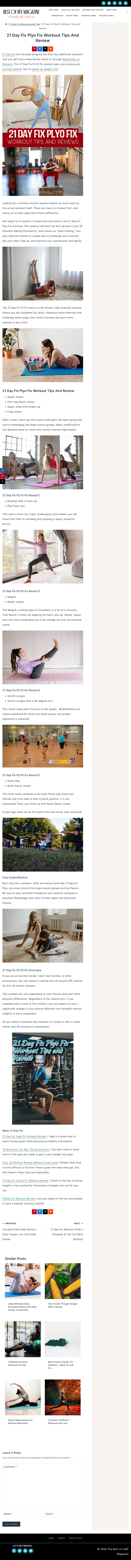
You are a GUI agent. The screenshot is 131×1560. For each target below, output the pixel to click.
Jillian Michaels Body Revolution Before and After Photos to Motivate (22, 1307)
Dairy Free (112, 10)
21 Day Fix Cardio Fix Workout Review (25, 1180)
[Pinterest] (103, 3)
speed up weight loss (45, 69)
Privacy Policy (75, 1538)
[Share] (2, 470)
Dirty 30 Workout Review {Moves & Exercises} (30, 1162)
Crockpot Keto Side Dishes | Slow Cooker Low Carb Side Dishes (19, 1231)
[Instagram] (109, 3)
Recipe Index (72, 15)
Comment (10, 1466)
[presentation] (23, 1281)
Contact (62, 1538)
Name (8, 1513)
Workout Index (88, 15)
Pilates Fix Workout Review (18, 1198)
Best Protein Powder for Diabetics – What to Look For (61, 1365)
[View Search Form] (127, 13)
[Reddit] (50, 48)
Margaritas (57, 15)
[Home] (6, 24)
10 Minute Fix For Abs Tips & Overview (25, 1149)
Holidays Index (106, 15)
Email (50, 1513)
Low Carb (53, 10)
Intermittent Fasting (93, 10)
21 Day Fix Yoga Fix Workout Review (24, 1136)
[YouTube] (125, 3)
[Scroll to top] (126, 1538)
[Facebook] (114, 3)
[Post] (45, 48)
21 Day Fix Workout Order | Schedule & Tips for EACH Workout (67, 1231)
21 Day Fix (8, 54)
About (51, 1538)
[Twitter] (120, 3)
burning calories (12, 69)
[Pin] (34, 48)
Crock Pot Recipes (70, 10)
